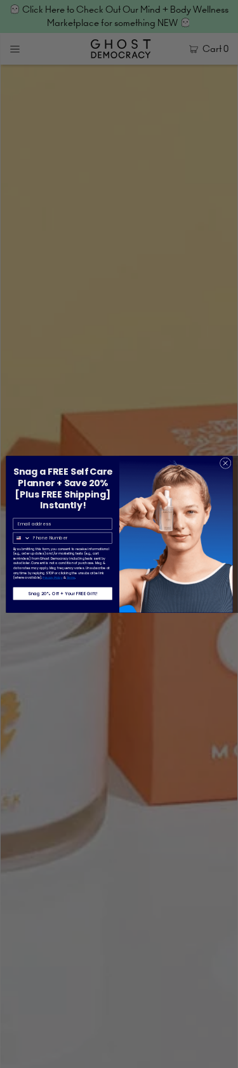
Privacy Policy (52, 577)
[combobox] (21, 537)
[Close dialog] (225, 463)
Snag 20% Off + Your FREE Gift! (62, 593)
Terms (70, 577)
